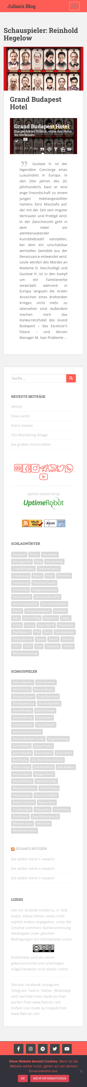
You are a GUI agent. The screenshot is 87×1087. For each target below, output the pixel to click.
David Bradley (22, 710)
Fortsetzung (21, 583)
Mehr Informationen (49, 1078)
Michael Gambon (24, 788)
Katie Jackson (21, 774)
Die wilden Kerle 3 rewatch (33, 878)
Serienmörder (64, 632)
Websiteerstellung (25, 653)
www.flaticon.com (46, 1002)
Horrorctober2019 (47, 597)
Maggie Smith (44, 774)
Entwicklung (21, 576)
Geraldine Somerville (27, 732)
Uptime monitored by (43, 494)
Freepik (52, 1008)
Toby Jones (42, 809)
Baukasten (50, 554)
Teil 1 (16, 646)
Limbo (17, 625)
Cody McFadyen (23, 569)
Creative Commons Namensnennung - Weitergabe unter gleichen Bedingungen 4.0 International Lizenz (42, 933)
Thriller (68, 646)
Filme (49, 576)
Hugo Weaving (58, 739)
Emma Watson (22, 725)
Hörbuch (60, 611)
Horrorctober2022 (54, 604)
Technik (67, 639)
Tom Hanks (20, 816)
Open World (46, 625)
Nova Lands (20, 416)
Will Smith (43, 823)
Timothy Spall (22, 809)
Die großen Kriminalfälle (31, 444)
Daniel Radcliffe (49, 703)
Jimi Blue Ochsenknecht (47, 760)
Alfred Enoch (21, 689)
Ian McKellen (21, 746)
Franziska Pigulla (44, 583)
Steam (53, 639)
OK (23, 1078)
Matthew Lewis (46, 781)
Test (39, 646)
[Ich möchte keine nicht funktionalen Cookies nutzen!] (81, 1071)
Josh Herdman (43, 767)
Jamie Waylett (22, 753)
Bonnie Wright (43, 689)
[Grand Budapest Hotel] (43, 69)
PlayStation (65, 625)
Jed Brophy (20, 760)
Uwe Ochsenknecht (45, 816)
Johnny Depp (21, 767)
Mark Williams (22, 781)
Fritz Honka (20, 590)
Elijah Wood (44, 717)
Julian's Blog (21, 6)
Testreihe (52, 646)
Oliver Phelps (49, 788)
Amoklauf (19, 554)
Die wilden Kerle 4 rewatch (33, 868)
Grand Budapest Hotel (35, 103)
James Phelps (43, 746)
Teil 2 (28, 646)
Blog (39, 561)
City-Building (54, 561)
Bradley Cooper (23, 696)
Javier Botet (64, 753)
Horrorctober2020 (25, 604)
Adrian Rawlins (23, 682)
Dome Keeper (22, 425)
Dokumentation (48, 569)
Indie (16, 618)
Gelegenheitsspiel (44, 590)
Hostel (17, 611)
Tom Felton (61, 809)
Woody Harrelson (24, 830)
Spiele (40, 639)
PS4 (37, 632)
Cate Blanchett (48, 696)
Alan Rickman (46, 682)
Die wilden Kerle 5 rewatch (33, 859)
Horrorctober (22, 597)
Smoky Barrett (22, 639)
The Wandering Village (29, 435)
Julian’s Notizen (31, 848)
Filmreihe (64, 576)
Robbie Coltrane (23, 802)
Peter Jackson (22, 795)
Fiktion (37, 576)
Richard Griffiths (46, 795)
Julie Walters (66, 767)
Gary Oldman (46, 725)
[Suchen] (71, 378)
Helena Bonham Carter (28, 739)
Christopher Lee (23, 703)
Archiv (34, 554)
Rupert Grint (47, 802)
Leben (66, 618)
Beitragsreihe (22, 561)
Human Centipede (38, 611)
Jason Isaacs (44, 753)
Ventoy (16, 406)
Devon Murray (22, 717)
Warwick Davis (22, 823)
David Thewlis (45, 710)
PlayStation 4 (21, 632)
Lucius (29, 625)
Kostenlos (50, 618)
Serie (47, 632)
